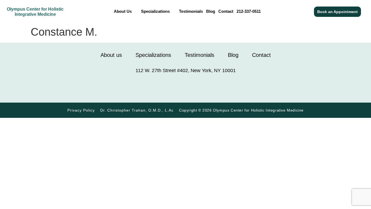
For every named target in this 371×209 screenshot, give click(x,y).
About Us (123, 11)
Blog (210, 11)
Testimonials (191, 11)
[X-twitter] (226, 88)
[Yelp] (185, 88)
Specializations (155, 11)
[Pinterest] (172, 88)
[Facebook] (145, 88)
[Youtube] (212, 88)
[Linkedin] (199, 88)
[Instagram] (158, 88)
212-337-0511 (249, 11)
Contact (225, 11)
